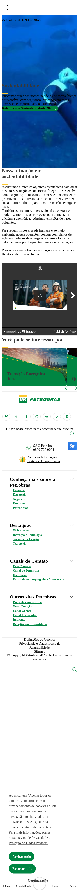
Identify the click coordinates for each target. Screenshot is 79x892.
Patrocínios (20, 507)
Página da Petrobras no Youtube (46, 416)
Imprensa (19, 619)
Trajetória (19, 543)
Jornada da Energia (26, 539)
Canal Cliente (22, 611)
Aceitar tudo (21, 856)
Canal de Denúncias (26, 570)
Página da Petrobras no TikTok (57, 416)
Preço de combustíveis (27, 602)
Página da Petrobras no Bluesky (6, 416)
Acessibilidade (39, 647)
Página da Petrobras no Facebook (26, 416)
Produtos (19, 503)
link (4, 350)
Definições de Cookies (39, 639)
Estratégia (19, 494)
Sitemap (39, 651)
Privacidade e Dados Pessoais (39, 643)
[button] (72, 434)
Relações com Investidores (30, 624)
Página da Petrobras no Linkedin (67, 416)
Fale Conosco (22, 566)
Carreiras (19, 490)
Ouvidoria (20, 575)
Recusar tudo (22, 868)
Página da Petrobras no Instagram (36, 416)
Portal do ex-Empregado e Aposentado (38, 579)
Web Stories (21, 530)
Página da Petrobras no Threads (16, 416)
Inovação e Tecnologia (27, 535)
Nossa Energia (22, 606)
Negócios (18, 499)
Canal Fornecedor (25, 615)
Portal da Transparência (43, 461)
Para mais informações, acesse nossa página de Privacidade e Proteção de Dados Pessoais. (29, 837)
